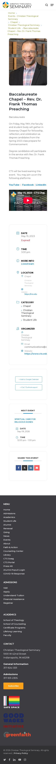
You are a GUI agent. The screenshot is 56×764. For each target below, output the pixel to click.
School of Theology (13, 620)
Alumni (7, 524)
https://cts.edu (30, 294)
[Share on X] (24, 467)
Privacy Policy (21, 753)
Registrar (8, 603)
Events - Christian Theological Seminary (23, 17)
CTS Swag (8, 558)
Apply (6, 591)
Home (11, 13)
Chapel (14, 22)
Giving (6, 532)
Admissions (9, 513)
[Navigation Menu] (52, 5)
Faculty (7, 635)
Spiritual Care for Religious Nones (25, 420)
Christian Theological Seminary (24, 25)
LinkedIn (41, 185)
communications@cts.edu (39, 347)
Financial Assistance (13, 599)
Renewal (8, 528)
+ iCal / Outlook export (29, 387)
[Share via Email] (37, 467)
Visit (5, 588)
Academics (9, 517)
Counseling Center (13, 551)
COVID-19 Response (14, 573)
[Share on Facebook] (18, 467)
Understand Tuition (13, 595)
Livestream (27, 264)
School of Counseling (14, 624)
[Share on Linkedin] (30, 467)
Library (7, 555)
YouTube (14, 185)
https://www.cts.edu (36, 354)
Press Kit (8, 566)
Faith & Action (10, 547)
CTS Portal (9, 562)
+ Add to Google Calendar (29, 379)
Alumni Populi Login (14, 570)
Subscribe (13, 686)
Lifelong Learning (12, 631)
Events (6, 539)
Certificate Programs (14, 627)
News (6, 536)
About (6, 543)
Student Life (14, 28)
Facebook (28, 185)
